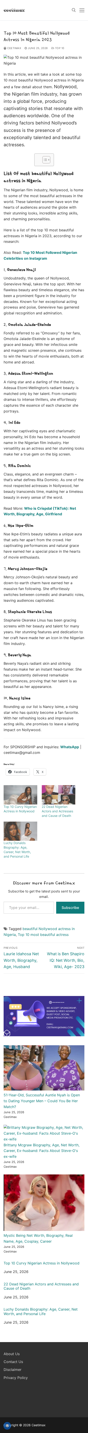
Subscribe (70, 907)
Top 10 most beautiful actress (43, 934)
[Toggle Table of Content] (44, 160)
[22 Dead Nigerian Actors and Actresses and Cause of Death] (58, 794)
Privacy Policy (16, 1377)
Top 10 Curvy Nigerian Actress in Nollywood (41, 1263)
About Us (12, 1354)
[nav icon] (81, 10)
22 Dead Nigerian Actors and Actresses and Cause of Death (57, 811)
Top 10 (59, 48)
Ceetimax (14, 48)
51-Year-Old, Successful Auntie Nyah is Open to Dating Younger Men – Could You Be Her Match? (42, 1101)
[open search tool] (74, 10)
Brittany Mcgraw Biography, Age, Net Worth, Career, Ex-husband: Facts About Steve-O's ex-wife (41, 1151)
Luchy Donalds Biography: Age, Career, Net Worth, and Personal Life (41, 1311)
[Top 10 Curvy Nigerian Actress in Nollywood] (20, 794)
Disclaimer (12, 1369)
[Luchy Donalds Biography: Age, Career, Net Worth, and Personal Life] (20, 831)
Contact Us (13, 1361)
